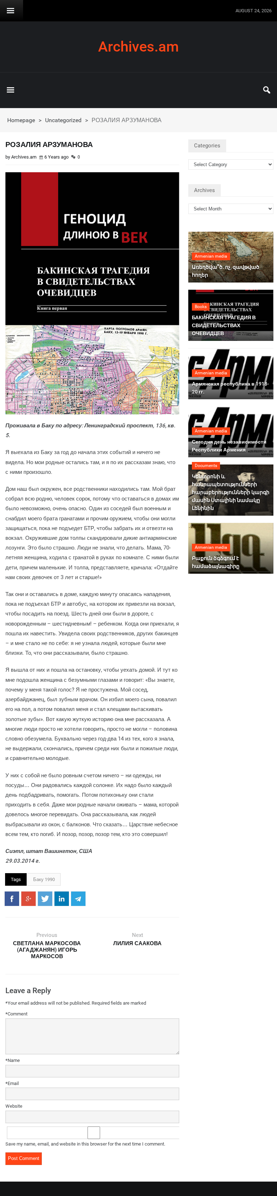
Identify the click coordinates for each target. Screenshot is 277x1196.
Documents (206, 465)
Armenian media (211, 256)
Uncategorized (63, 120)
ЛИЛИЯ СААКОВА (137, 943)
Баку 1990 (44, 879)
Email (12, 1083)
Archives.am (138, 47)
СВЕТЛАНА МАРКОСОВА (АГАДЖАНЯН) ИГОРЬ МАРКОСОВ (47, 950)
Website (13, 1106)
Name (12, 1060)
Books (201, 306)
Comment (16, 1014)
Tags (16, 879)
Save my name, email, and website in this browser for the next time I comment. (85, 1144)
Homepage (21, 120)
